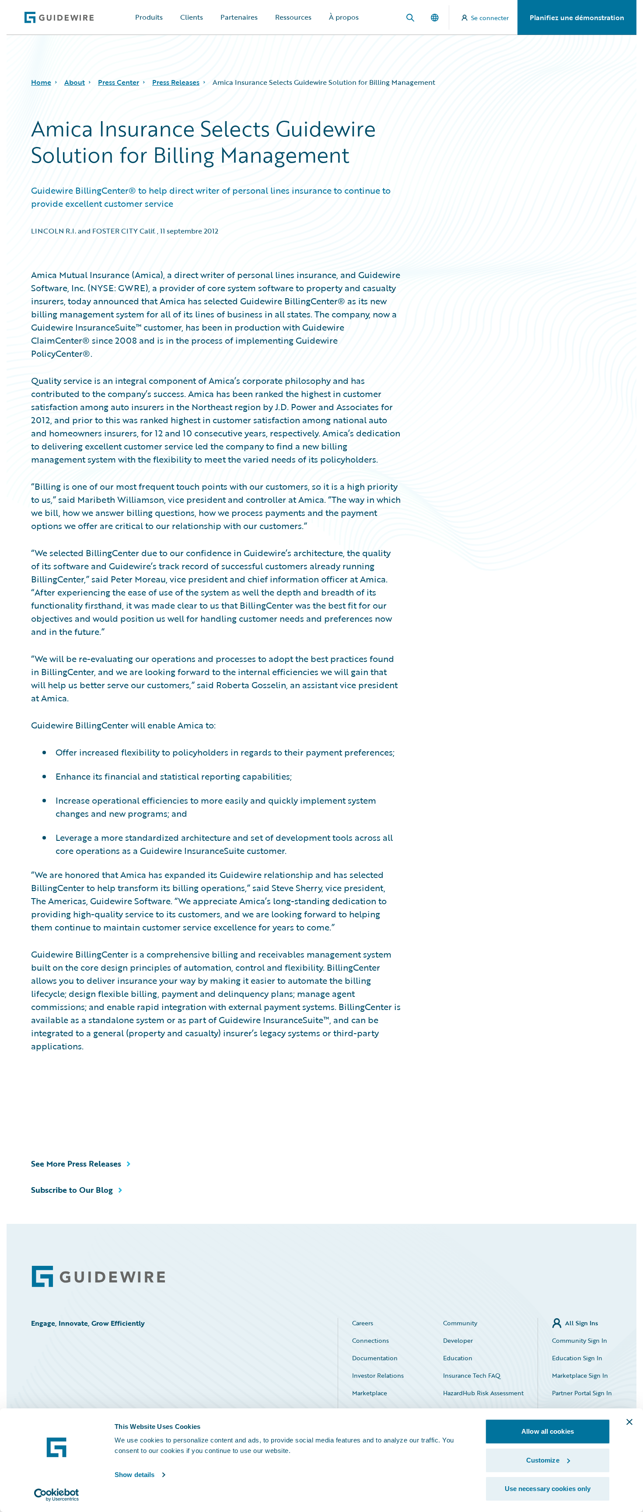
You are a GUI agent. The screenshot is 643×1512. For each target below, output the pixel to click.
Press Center (118, 82)
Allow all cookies (547, 1431)
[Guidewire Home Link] (98, 1276)
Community (460, 1322)
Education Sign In (577, 1357)
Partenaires (239, 17)
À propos (344, 17)
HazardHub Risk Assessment (483, 1392)
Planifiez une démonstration (577, 17)
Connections (370, 1340)
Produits (149, 17)
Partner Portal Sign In (582, 1392)
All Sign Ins (581, 1322)
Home (41, 82)
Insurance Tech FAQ (471, 1375)
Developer (458, 1340)
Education (457, 1357)
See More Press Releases (76, 1163)
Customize (542, 1460)
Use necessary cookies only (548, 1488)
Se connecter (490, 17)
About (74, 82)
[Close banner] (629, 1422)
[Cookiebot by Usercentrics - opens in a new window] (56, 1495)
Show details (134, 1474)
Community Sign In (579, 1340)
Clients (191, 17)
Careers (362, 1322)
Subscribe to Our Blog (72, 1189)
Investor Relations (378, 1375)
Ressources (293, 17)
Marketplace (369, 1392)
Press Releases (175, 82)
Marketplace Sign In (580, 1375)
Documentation (375, 1357)
